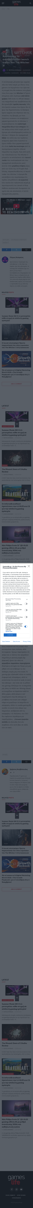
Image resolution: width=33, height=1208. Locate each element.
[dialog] (16, 604)
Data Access (16, 641)
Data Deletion (6, 641)
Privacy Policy (27, 641)
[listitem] (16, 599)
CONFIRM (10, 634)
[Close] (29, 566)
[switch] (25, 604)
